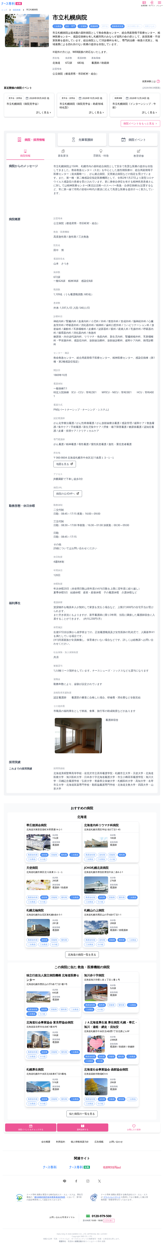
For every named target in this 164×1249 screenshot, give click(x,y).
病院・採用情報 (35, 140)
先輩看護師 (86, 140)
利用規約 (60, 1141)
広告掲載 (98, 1141)
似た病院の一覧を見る (82, 1113)
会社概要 (45, 1141)
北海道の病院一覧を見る (82, 954)
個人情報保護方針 (80, 1141)
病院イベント (137, 140)
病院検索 (16, 10)
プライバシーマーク (112, 1197)
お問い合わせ (116, 1141)
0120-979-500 (101, 1216)
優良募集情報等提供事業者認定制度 (49, 1197)
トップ (4, 10)
